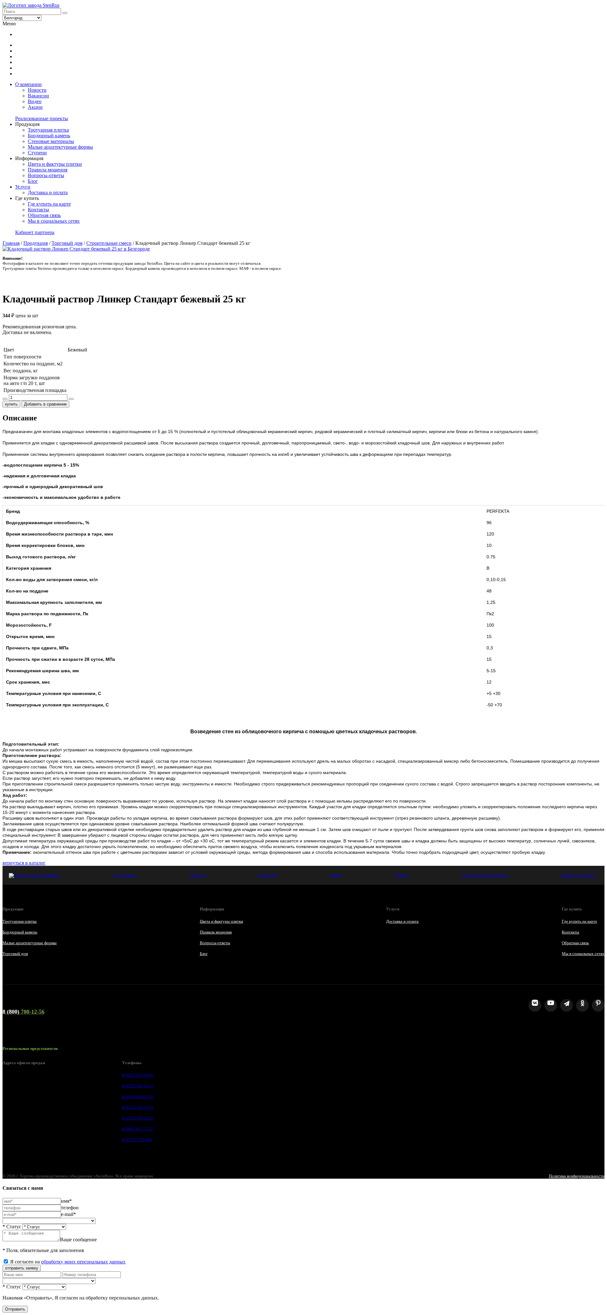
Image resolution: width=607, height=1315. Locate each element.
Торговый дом (67, 243)
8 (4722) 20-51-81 (137, 1107)
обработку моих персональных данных (83, 1261)
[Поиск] (64, 13)
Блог (33, 181)
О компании (28, 84)
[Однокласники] (582, 1005)
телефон (70, 1207)
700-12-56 (24, 1011)
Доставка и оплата (48, 192)
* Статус (12, 1226)
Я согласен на (68, 1261)
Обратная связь (44, 215)
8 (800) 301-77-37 (137, 1128)
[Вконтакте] (535, 1005)
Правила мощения (47, 169)
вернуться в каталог (24, 862)
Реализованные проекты (41, 118)
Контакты (38, 209)
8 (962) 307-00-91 (137, 1075)
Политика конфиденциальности (576, 1176)
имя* (66, 1201)
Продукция (35, 243)
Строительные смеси (109, 243)
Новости (37, 90)
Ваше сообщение (78, 1239)
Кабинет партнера (34, 232)
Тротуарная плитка (48, 130)
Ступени (37, 152)
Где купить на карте (49, 204)
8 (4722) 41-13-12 (137, 1085)
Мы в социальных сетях (54, 221)
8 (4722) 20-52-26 (137, 1118)
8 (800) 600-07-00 (137, 1096)
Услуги (22, 186)
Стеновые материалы (51, 141)
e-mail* (68, 1214)
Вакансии (38, 95)
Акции (35, 107)
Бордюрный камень (49, 135)
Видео (34, 101)
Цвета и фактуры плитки (55, 164)
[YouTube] (550, 1005)
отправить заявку (21, 1268)
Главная (11, 243)
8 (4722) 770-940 (137, 1139)
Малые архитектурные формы (60, 147)
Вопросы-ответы (46, 175)
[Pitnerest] (598, 1005)
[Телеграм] (566, 1005)
